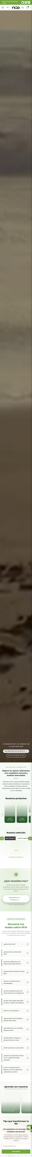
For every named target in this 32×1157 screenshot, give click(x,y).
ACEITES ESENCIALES (24, 838)
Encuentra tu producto (14, 899)
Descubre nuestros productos (15, 751)
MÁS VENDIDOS (10, 838)
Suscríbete (16, 1151)
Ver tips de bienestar (14, 755)
